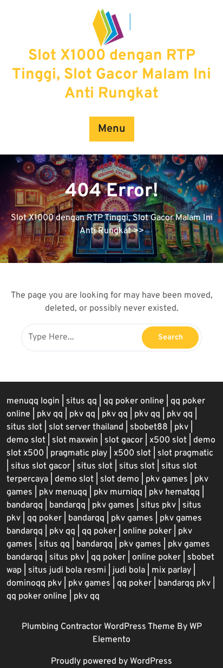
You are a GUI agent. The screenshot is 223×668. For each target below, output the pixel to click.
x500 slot (168, 440)
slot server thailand (86, 427)
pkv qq (50, 414)
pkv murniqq (118, 492)
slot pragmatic (185, 453)
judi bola (129, 570)
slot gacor (123, 440)
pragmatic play (78, 453)
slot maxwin (75, 440)
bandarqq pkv (184, 583)
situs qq (81, 401)
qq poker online (133, 401)
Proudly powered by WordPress (111, 661)
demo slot (25, 440)
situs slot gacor (40, 466)
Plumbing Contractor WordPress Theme (99, 626)
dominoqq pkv (34, 583)
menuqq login (33, 401)
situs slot (24, 427)
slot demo (119, 479)
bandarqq (24, 505)
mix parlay (171, 570)
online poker (147, 531)
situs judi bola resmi (67, 570)
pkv (181, 427)
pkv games (167, 479)
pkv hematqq (174, 492)
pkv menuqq (63, 492)
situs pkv (158, 505)
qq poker (44, 518)
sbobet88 (149, 427)
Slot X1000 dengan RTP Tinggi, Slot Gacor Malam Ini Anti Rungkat (111, 75)
